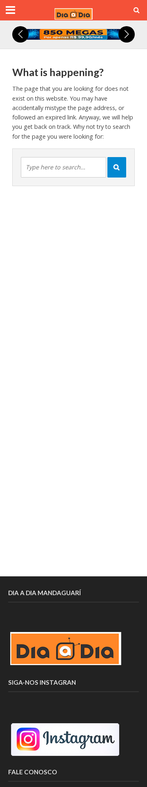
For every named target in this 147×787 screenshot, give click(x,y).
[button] (20, 34)
